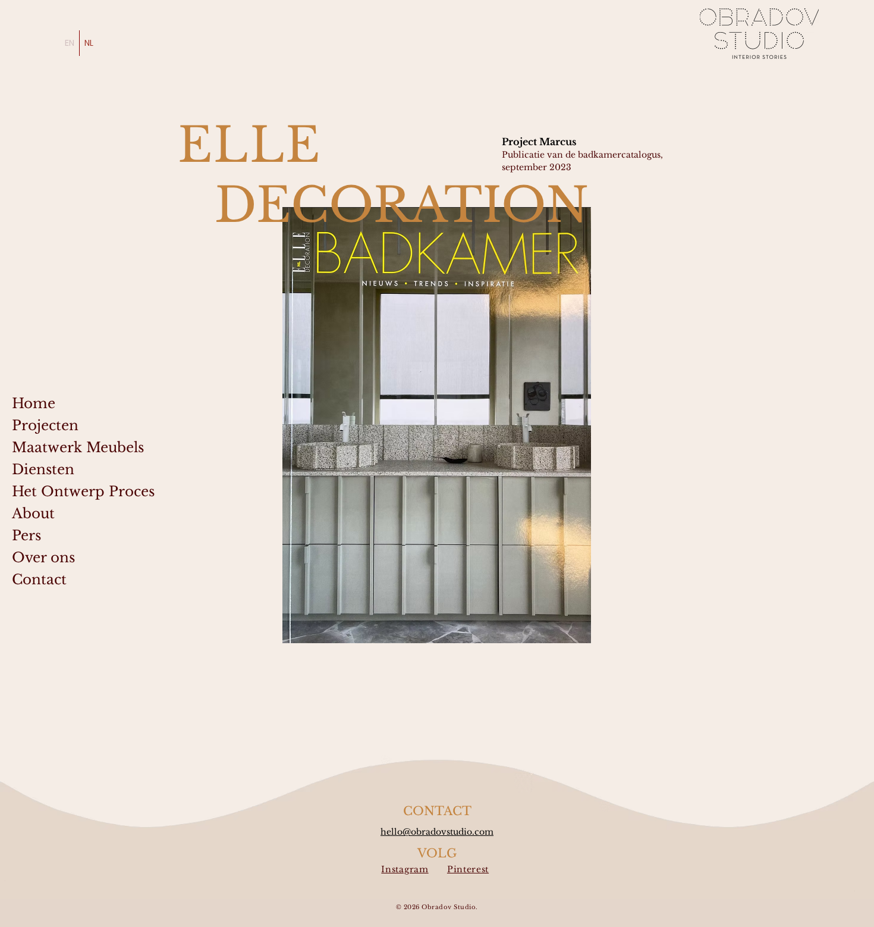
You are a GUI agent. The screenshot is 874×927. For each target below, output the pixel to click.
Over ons (43, 557)
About (33, 513)
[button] (436, 425)
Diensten (43, 469)
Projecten (45, 425)
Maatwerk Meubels (78, 447)
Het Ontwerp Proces (80, 491)
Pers (26, 535)
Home (33, 403)
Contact (39, 579)
